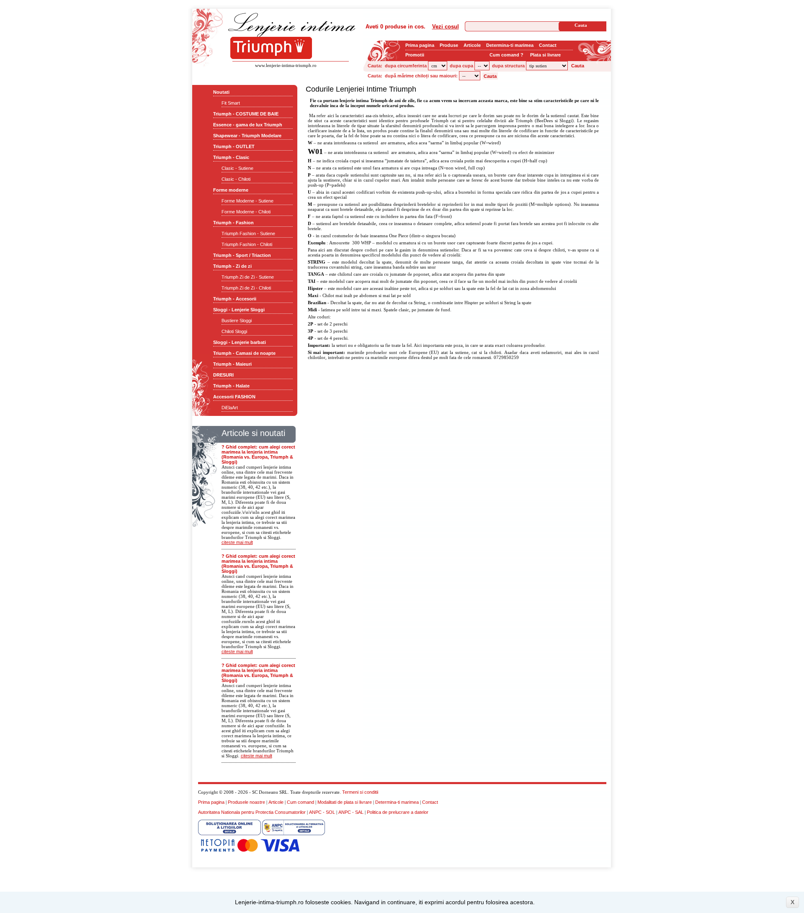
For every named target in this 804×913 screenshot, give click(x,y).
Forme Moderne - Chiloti (246, 211)
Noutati (221, 92)
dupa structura (508, 65)
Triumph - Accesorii (234, 298)
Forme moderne (230, 189)
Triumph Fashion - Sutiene (248, 233)
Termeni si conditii (360, 792)
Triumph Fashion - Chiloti (247, 244)
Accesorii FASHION (234, 396)
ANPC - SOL (322, 812)
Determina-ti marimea (509, 45)
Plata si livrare (545, 54)
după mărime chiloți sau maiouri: (421, 75)
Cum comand (300, 802)
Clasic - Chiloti (236, 179)
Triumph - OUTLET (234, 146)
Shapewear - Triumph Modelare (247, 135)
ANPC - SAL (350, 812)
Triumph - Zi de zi (232, 266)
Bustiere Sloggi (237, 320)
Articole (472, 45)
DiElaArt (230, 407)
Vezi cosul (445, 26)
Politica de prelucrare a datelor (397, 812)
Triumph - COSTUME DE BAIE (245, 113)
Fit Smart (231, 102)
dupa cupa (461, 65)
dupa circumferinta (406, 65)
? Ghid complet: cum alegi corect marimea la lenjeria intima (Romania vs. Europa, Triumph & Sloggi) (258, 454)
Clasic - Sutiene (237, 168)
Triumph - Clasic (231, 157)
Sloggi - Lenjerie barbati (239, 342)
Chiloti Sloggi (234, 331)
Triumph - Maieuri (232, 364)
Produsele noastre (246, 802)
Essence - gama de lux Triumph (247, 124)
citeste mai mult (237, 542)
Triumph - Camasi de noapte (244, 353)
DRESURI (223, 374)
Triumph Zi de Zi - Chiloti (246, 287)
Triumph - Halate (231, 385)
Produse (449, 45)
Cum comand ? (506, 54)
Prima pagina (419, 45)
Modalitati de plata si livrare (344, 802)
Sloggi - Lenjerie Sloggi (239, 309)
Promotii (414, 54)
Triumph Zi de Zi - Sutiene (248, 277)
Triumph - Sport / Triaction (242, 255)
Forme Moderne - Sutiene (247, 200)
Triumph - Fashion (233, 222)
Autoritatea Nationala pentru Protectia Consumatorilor (252, 812)
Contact (548, 45)
